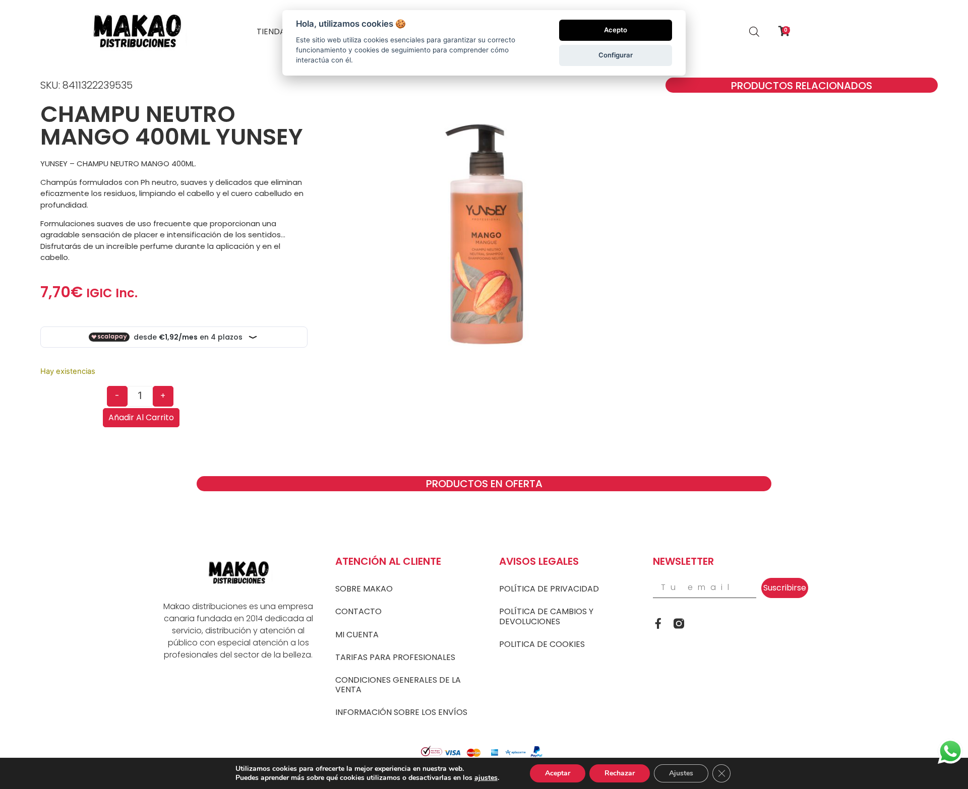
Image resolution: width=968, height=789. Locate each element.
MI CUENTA (357, 634)
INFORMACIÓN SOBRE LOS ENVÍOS (401, 712)
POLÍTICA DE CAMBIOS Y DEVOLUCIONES (546, 616)
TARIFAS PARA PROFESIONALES (395, 657)
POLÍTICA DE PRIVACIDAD (549, 589)
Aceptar (557, 773)
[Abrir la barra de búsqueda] (754, 31)
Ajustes (681, 773)
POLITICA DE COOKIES (542, 644)
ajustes (486, 777)
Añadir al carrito (141, 417)
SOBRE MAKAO (364, 589)
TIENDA (271, 31)
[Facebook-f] (658, 623)
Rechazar (619, 773)
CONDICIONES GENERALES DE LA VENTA (398, 684)
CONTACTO (358, 611)
